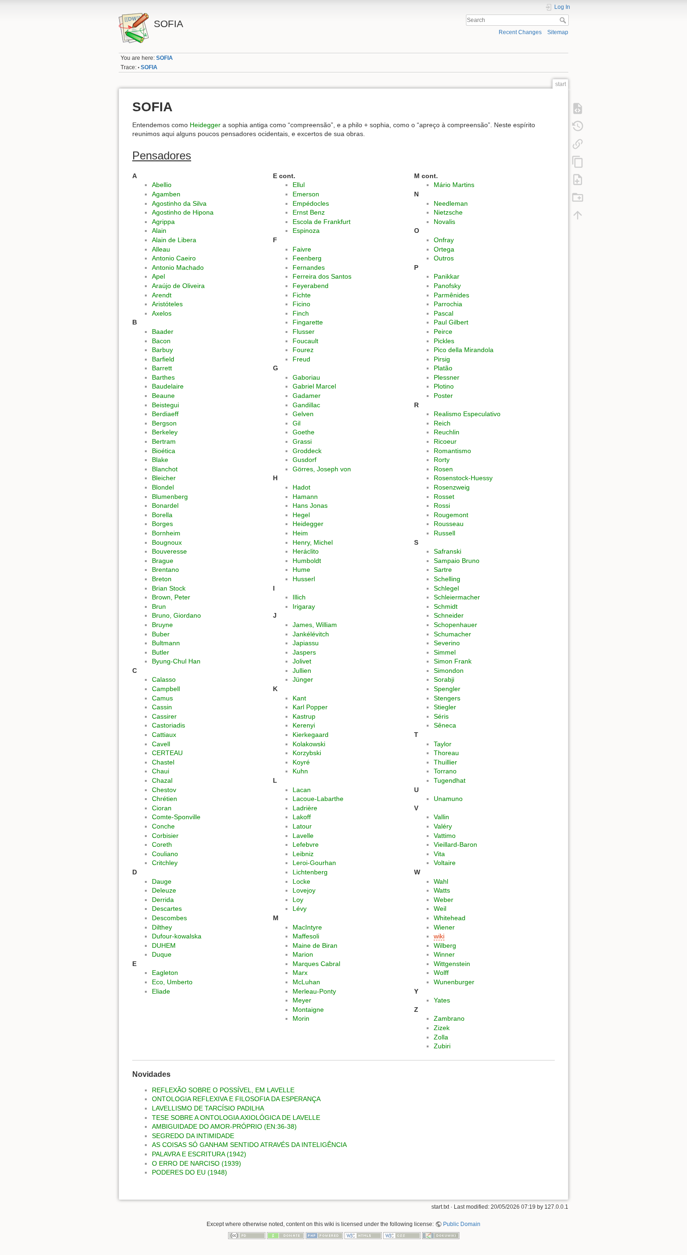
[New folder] (577, 197)
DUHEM (164, 945)
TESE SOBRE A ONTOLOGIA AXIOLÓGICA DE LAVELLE (236, 1117)
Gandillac (306, 405)
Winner (444, 954)
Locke (301, 881)
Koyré (301, 762)
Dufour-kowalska (176, 936)
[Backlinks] (577, 143)
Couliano (165, 854)
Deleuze (164, 890)
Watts (442, 890)
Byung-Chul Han (176, 661)
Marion (303, 954)
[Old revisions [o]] (577, 126)
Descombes (169, 918)
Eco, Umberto (172, 982)
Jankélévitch (311, 634)
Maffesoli (306, 936)
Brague (162, 560)
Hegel (301, 515)
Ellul (299, 184)
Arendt (162, 295)
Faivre (302, 249)
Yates (442, 1000)
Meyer (302, 1000)
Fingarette (308, 322)
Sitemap (557, 32)
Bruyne (162, 624)
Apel (158, 276)
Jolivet (302, 661)
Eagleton (165, 972)
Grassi (302, 441)
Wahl (441, 881)
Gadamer (307, 395)
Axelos (162, 313)
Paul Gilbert (451, 322)
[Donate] (285, 1235)
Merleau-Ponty (314, 991)
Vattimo (445, 835)
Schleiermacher (457, 597)
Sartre (443, 569)
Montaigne (308, 1009)
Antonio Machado (178, 267)
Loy (298, 899)
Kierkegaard (311, 734)
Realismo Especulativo (467, 414)
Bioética (163, 450)
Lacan (302, 789)
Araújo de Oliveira (178, 285)
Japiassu (306, 643)
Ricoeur (445, 441)
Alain (159, 230)
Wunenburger (454, 982)
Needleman (451, 203)
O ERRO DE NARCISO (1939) (196, 1163)
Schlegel (446, 588)
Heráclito (306, 551)
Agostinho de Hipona (183, 212)
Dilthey (162, 927)
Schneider (449, 615)
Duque (162, 954)
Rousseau (449, 523)
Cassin (162, 707)
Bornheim (166, 533)
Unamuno (448, 798)
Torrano (445, 771)
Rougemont (451, 515)
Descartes (167, 908)
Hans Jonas (310, 505)
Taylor (442, 744)
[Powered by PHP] (324, 1235)
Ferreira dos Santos (322, 276)
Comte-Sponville (176, 817)
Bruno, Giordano (176, 615)
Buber (161, 634)
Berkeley (165, 432)
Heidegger (205, 125)
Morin (301, 1018)
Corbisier (165, 835)
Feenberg (307, 258)
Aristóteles (167, 304)
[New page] (577, 179)
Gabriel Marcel (314, 386)
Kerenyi (304, 725)
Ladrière (305, 808)
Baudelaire (168, 386)
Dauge (162, 881)
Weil (440, 908)
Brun (159, 606)
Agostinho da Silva (179, 203)
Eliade (161, 991)
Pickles (444, 341)
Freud (301, 359)
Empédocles (311, 203)
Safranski (447, 551)
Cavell (161, 744)
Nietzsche (448, 212)
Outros (444, 258)
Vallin (441, 817)
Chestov (164, 789)
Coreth (162, 844)
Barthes (163, 377)
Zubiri (442, 1046)
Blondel (163, 487)
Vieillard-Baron (455, 844)
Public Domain (461, 1224)
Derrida (163, 899)
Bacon (161, 341)
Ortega (444, 249)
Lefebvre (306, 844)
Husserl (304, 579)
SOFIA (164, 58)
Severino (447, 643)
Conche (163, 826)
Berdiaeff (165, 414)
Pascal (443, 313)
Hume (301, 569)
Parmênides (451, 295)
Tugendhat (449, 780)
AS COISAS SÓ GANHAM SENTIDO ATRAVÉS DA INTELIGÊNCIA (249, 1144)
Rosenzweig (452, 487)
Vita (439, 854)
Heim (300, 533)
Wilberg (445, 945)
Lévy (300, 908)
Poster (443, 395)
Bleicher (164, 478)
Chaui (160, 771)
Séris (441, 716)
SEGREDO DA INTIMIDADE (193, 1136)
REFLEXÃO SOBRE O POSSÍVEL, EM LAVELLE (223, 1090)
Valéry (443, 826)
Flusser (304, 331)
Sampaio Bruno (456, 560)
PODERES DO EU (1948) (189, 1172)
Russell (444, 533)
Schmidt (446, 606)
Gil (297, 423)
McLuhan (306, 982)
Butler (160, 652)
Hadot (301, 487)
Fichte (302, 295)
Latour (302, 826)
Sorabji (444, 679)
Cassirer (164, 716)
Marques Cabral (316, 963)
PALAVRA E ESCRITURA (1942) (199, 1154)
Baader (162, 331)
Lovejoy (304, 890)
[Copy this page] (577, 161)
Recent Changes (520, 32)
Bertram (164, 441)
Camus (162, 698)
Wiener (444, 927)
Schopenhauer (455, 624)
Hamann (305, 496)
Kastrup (304, 716)
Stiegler (445, 707)
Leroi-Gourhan (314, 862)
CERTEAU (167, 753)
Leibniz (303, 854)
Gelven (303, 414)
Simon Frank (453, 661)
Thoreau (446, 753)
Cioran (162, 808)
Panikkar (446, 276)
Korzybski (307, 753)
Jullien (302, 670)
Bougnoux (167, 542)
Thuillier (445, 762)
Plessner (446, 377)
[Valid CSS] (402, 1235)
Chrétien (164, 798)
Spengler (447, 688)
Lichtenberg (310, 872)
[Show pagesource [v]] (577, 108)
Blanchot (165, 469)
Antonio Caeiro (174, 258)
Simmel (445, 652)
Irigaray (304, 606)
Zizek (442, 1027)
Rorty (442, 459)
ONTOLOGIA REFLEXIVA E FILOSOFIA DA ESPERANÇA (236, 1099)
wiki (439, 936)
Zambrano (449, 1018)
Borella (162, 515)
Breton (162, 579)
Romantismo (452, 450)
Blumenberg (170, 496)
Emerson (306, 194)
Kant (299, 698)
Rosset (444, 496)
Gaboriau (306, 377)
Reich (442, 423)
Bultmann (166, 643)
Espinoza (306, 230)
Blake (160, 459)
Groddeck (307, 450)
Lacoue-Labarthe (318, 798)
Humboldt (307, 560)
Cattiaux (164, 734)
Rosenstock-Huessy (463, 478)
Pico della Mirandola (464, 349)
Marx (300, 972)
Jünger (303, 679)
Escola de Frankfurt (322, 221)
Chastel (163, 762)
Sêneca (445, 725)
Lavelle (303, 835)
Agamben (166, 194)
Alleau (161, 249)
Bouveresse (169, 551)
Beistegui (165, 405)
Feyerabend (311, 285)
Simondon (449, 670)
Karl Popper (310, 707)
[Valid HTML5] (363, 1235)
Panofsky (447, 285)
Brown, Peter (171, 597)
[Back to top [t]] (577, 215)
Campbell (166, 688)
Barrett (162, 368)
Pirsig (442, 359)
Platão (443, 368)
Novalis (444, 221)
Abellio (162, 184)
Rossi (442, 505)
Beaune (163, 395)
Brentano (165, 569)
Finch (301, 313)
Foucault (305, 341)
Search (563, 20)
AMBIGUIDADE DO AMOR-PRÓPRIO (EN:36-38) (224, 1126)
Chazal (162, 780)
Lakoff (302, 817)
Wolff (441, 972)
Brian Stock (169, 588)
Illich (299, 597)
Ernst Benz (309, 212)
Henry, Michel (313, 542)
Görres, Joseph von (322, 469)
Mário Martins (454, 184)
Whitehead (449, 918)
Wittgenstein (452, 963)
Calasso (164, 679)
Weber (443, 899)
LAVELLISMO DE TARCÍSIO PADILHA (208, 1108)
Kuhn (300, 771)
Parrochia (448, 304)
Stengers (447, 698)
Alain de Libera (174, 240)
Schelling (447, 579)
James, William (315, 624)
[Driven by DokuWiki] (440, 1235)
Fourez (303, 349)
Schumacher (452, 634)
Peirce (443, 331)
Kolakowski (309, 744)
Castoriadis (168, 725)
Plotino (444, 386)
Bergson (164, 423)
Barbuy (162, 349)
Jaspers (304, 652)
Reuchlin (446, 432)
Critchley (165, 862)
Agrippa (163, 221)
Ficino (301, 304)
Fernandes (309, 267)
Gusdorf (304, 459)
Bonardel (165, 505)
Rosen (443, 469)
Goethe (304, 432)
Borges (162, 523)
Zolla (441, 1037)
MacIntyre (307, 927)
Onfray (444, 240)
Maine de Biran (315, 945)
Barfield (163, 359)
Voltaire (445, 862)
